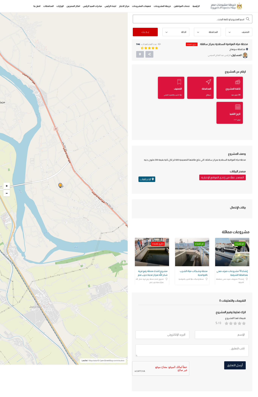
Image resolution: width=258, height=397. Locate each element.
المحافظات (48, 6)
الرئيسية (196, 6)
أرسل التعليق (235, 365)
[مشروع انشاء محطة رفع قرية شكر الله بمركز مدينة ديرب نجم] (152, 252)
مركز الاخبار (124, 6)
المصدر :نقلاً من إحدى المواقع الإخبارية (222, 177)
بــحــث (145, 31)
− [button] (7, 193)
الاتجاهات (145, 179)
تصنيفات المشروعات (141, 6)
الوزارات (60, 6)
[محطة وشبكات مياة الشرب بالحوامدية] (192, 252)
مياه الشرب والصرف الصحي (173, 95)
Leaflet (84, 360)
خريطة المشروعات (162, 6)
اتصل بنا (36, 6)
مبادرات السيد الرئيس (92, 6)
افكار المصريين (73, 6)
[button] (239, 32)
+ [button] (7, 186)
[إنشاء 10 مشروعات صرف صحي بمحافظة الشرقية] (232, 252)
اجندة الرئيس (110, 6)
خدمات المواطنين (182, 6)
